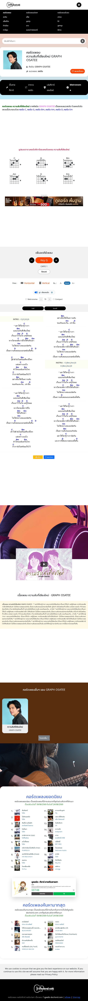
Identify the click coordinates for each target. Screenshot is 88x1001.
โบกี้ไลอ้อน (25, 838)
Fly (56, 813)
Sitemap (76, 997)
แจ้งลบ (68, 997)
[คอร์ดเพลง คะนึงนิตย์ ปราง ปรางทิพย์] (17, 923)
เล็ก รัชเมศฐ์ (26, 937)
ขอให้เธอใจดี (59, 940)
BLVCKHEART (26, 930)
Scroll (55, 308)
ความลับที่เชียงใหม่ (15, 726)
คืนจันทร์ (25, 810)
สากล (59, 17)
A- (61, 283)
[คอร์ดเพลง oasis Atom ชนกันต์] (51, 923)
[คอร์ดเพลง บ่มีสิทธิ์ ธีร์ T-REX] (51, 843)
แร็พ (27, 17)
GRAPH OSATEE (42, 66)
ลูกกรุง (60, 25)
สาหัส (57, 854)
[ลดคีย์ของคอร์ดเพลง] (31, 260)
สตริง (5, 17)
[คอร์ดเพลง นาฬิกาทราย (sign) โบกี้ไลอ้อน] (17, 837)
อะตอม (57, 949)
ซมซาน (24, 860)
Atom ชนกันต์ (59, 924)
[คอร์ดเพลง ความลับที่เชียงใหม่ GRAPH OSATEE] (15, 711)
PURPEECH (26, 850)
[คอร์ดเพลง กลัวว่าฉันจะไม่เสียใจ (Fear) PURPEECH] (17, 849)
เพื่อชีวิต (6, 21)
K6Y (23, 943)
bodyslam (58, 832)
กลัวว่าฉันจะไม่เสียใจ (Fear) (31, 848)
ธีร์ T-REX (58, 844)
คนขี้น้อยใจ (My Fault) (29, 946)
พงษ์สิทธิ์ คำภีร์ (60, 838)
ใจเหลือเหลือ (26, 866)
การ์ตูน (5, 30)
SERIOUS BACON (28, 949)
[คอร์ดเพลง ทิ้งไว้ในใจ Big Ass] (51, 862)
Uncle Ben (59, 930)
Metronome (32, 299)
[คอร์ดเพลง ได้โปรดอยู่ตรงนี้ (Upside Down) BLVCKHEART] (17, 929)
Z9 (56, 825)
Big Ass (58, 863)
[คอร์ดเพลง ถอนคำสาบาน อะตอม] (51, 948)
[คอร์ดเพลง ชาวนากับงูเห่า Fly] (51, 812)
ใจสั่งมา (24, 829)
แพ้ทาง (57, 866)
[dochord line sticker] (44, 887)
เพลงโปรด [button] (49, 457)
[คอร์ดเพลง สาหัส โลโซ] (51, 855)
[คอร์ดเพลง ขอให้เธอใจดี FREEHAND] (51, 942)
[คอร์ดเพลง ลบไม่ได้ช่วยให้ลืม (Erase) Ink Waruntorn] (17, 855)
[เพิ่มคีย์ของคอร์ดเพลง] (56, 260)
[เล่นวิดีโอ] (44, 564)
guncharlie (59, 937)
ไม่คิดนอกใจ (26, 816)
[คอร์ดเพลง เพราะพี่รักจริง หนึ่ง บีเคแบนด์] (51, 818)
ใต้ (58, 21)
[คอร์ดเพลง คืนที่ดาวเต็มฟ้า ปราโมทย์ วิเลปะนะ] (17, 824)
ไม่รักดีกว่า (58, 823)
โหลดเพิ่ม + (44, 738)
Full (33, 308)
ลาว (27, 25)
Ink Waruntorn (27, 857)
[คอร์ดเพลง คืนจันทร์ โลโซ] (17, 812)
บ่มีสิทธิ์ (57, 841)
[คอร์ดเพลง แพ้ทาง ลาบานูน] (51, 868)
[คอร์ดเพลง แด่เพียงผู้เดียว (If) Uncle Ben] (51, 929)
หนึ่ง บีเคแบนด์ (59, 819)
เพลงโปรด (78, 71)
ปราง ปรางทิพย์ (27, 924)
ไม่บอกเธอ (58, 848)
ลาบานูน (57, 869)
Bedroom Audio (60, 850)
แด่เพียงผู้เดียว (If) (61, 928)
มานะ (56, 835)
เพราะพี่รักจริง (60, 816)
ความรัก (58, 829)
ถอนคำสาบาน (60, 946)
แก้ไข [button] (38, 457)
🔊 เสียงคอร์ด (44, 292)
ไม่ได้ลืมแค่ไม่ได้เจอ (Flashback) (66, 934)
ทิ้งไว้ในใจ (58, 860)
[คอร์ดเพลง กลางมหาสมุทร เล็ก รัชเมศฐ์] (17, 936)
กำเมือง (5, 25)
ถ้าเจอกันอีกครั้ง (27, 940)
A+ (73, 283)
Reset (44, 271)
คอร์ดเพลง (7, 12)
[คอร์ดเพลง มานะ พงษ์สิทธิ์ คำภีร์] (51, 837)
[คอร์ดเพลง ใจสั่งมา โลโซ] (17, 830)
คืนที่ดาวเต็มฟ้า (27, 823)
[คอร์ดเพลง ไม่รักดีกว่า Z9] (51, 824)
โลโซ (23, 813)
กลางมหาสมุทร (27, 934)
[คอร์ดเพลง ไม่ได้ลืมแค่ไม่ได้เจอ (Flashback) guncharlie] (51, 936)
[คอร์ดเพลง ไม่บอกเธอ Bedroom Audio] (51, 849)
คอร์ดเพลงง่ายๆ (32, 12)
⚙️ (52, 292)
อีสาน (59, 30)
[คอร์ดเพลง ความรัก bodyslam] (51, 830)
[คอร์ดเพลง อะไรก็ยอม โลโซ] (17, 843)
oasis (57, 922)
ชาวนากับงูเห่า (60, 810)
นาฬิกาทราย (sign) (28, 835)
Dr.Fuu (24, 869)
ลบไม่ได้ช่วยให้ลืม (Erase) (30, 854)
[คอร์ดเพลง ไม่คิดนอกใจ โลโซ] (17, 818)
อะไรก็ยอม (25, 841)
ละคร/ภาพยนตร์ (32, 30)
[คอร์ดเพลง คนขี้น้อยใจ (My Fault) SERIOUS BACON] (17, 948)
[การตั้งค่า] (79, 4)
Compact (59, 299)
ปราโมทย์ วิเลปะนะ (27, 825)
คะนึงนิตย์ (25, 922)
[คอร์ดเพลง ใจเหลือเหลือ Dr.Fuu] (17, 868)
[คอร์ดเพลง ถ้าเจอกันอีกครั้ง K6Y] (17, 942)
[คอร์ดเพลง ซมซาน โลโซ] (17, 862)
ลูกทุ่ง (28, 21)
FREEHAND (59, 943)
